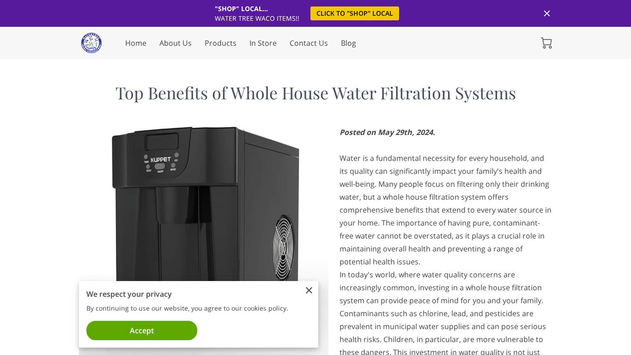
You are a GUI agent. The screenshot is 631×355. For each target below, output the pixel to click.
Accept (142, 330)
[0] (546, 43)
